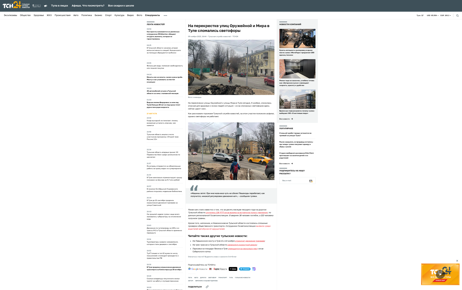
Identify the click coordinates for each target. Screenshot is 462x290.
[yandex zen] (233, 269)
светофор (212, 277)
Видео (130, 15)
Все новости (284, 119)
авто (196, 277)
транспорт (222, 277)
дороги (203, 277)
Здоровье (39, 15)
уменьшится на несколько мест (243, 249)
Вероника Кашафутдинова (206, 281)
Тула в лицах (59, 5)
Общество (25, 15)
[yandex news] (218, 269)
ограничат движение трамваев (249, 241)
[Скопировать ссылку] (207, 287)
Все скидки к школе (121, 5)
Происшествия (63, 15)
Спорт (108, 15)
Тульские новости (242, 277)
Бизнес (98, 15)
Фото (139, 15)
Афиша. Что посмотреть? (88, 5)
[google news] (197, 269)
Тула (231, 277)
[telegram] (245, 269)
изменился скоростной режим (242, 245)
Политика (86, 15)
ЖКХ (49, 15)
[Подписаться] (311, 180)
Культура (119, 15)
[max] (253, 269)
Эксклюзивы (10, 15)
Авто (75, 15)
